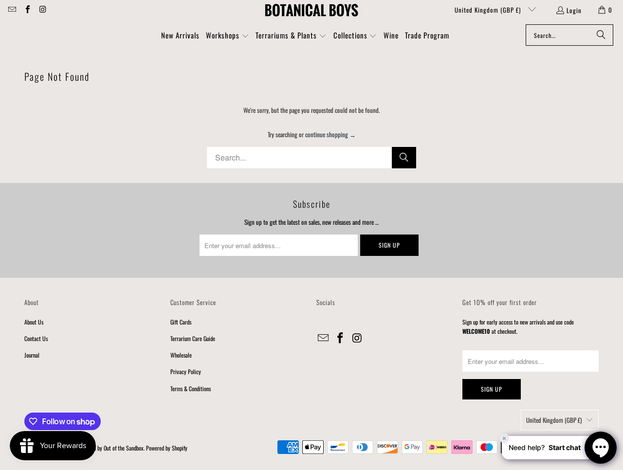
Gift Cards (180, 322)
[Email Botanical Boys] (11, 10)
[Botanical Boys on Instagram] (42, 10)
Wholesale (181, 355)
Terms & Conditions (190, 388)
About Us (33, 322)
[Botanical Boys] (311, 9)
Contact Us (36, 338)
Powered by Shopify (166, 448)
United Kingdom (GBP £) (489, 10)
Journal (31, 355)
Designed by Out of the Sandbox (110, 448)
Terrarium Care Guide (192, 338)
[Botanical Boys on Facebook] (26, 10)
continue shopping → (330, 134)
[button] (227, 36)
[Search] (601, 35)
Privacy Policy (185, 371)
